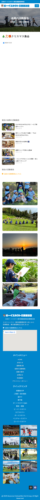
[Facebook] (35, 488)
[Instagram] (31, 488)
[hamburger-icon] (37, 5)
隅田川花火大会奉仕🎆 (22, 141)
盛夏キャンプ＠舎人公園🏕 (24, 150)
